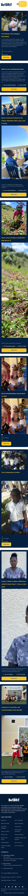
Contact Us (18, 826)
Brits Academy (19, 823)
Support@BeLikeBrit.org (10, 873)
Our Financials (19, 820)
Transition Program (4, 827)
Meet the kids (5, 823)
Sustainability (5, 842)
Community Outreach (18, 830)
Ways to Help (5, 831)
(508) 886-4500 (8, 868)
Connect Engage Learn (6, 846)
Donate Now (22, 4)
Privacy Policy (8, 893)
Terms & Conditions (18, 893)
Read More (6, 57)
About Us (3, 820)
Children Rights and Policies (20, 838)
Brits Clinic (4, 834)
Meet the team (19, 834)
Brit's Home (18, 842)
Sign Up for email (4, 838)
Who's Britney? (19, 845)
